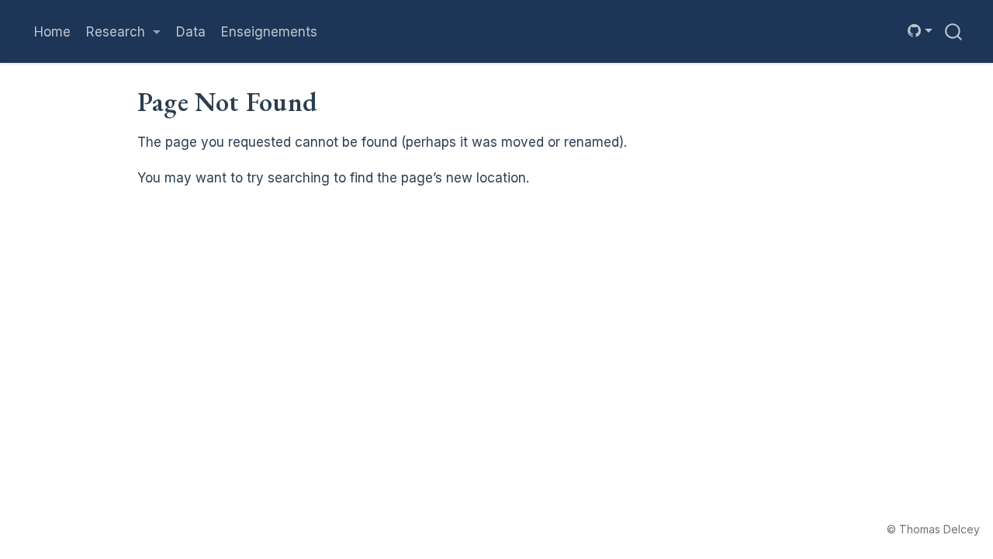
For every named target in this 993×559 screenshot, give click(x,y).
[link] (123, 32)
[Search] (953, 31)
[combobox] (954, 31)
